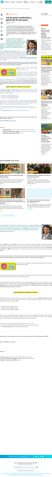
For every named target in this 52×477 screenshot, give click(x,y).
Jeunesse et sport (20, 473)
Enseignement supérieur (29, 473)
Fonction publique (13, 473)
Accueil (2, 8)
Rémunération (37, 473)
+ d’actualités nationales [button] (7, 215)
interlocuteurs (19, 2)
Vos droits (43, 473)
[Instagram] (38, 456)
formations (32, 2)
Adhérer (48, 2)
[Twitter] (33, 456)
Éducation (7, 473)
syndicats (13, 2)
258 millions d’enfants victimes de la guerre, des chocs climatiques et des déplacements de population (12, 201)
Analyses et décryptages (43, 63)
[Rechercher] (37, 467)
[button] (2, 15)
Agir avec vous (13, 14)
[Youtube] (43, 456)
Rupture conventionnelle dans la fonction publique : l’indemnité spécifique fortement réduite (46, 33)
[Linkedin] (40, 456)
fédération (7, 2)
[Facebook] (36, 456)
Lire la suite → (44, 52)
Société (3, 473)
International (47, 473)
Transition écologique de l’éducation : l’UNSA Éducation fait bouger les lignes (46, 138)
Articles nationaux (7, 8)
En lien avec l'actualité (16, 171)
